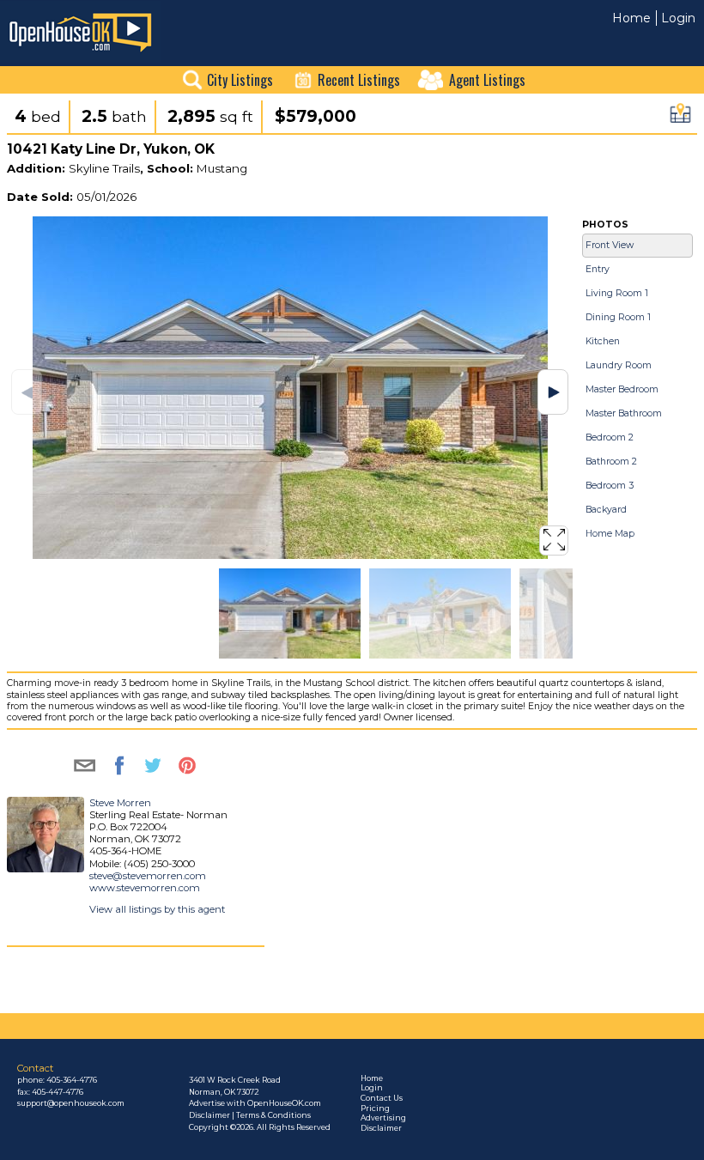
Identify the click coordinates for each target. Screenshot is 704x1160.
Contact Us (382, 1098)
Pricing (375, 1108)
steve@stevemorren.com (147, 876)
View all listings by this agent (157, 909)
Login (678, 18)
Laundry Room (619, 365)
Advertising (383, 1118)
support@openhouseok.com (70, 1103)
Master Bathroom (624, 413)
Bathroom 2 (611, 461)
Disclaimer (381, 1128)
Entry (598, 269)
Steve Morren (120, 803)
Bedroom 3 (610, 485)
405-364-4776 (71, 1080)
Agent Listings (487, 80)
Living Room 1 (617, 293)
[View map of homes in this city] (680, 118)
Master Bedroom (622, 389)
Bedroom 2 (610, 437)
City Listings (240, 80)
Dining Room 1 (618, 317)
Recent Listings (359, 80)
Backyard (606, 509)
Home (631, 18)
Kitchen (603, 341)
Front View (610, 245)
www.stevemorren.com (144, 888)
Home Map (610, 533)
